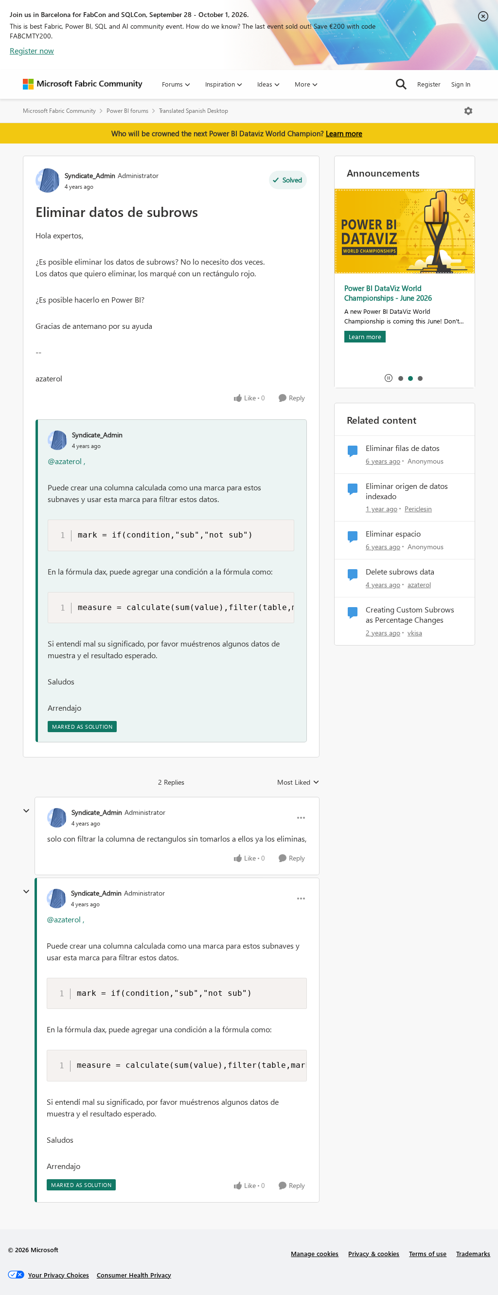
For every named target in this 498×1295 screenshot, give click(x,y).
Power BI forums (127, 110)
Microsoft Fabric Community (59, 110)
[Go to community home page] (82, 84)
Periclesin (418, 508)
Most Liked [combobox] (298, 782)
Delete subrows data (400, 571)
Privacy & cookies (373, 1253)
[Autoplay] (388, 378)
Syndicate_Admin (90, 175)
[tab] (400, 378)
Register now (32, 50)
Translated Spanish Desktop (193, 110)
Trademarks (473, 1253)
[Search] (401, 84)
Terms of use (427, 1253)
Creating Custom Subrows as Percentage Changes (410, 615)
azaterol (419, 584)
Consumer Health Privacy (134, 1275)
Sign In (460, 84)
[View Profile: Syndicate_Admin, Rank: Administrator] (48, 180)
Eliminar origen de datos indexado (407, 491)
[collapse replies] (26, 811)
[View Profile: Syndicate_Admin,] (57, 440)
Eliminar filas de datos (403, 448)
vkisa (415, 632)
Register (429, 84)
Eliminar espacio (393, 534)
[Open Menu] (468, 111)
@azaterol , (66, 461)
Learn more (344, 133)
